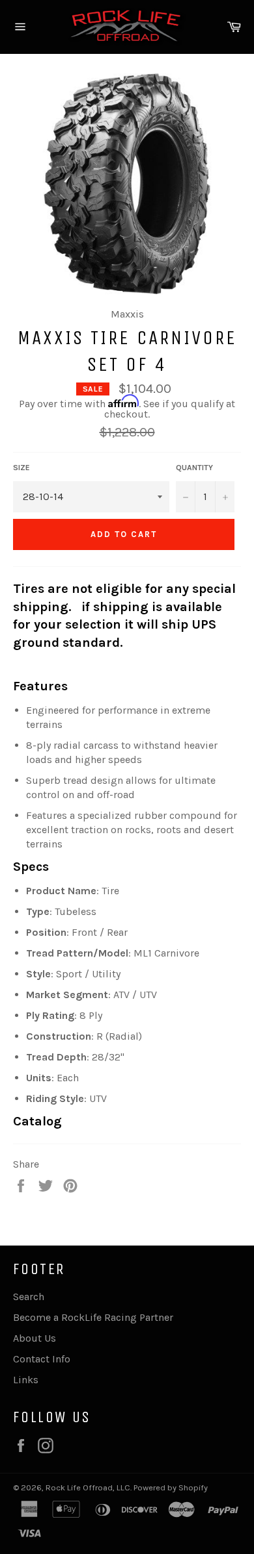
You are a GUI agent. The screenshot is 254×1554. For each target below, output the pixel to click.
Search (28, 1296)
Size (21, 467)
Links (25, 1379)
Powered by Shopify (171, 1487)
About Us (34, 1338)
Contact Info (41, 1359)
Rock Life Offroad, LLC (88, 1487)
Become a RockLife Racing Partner (93, 1317)
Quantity (194, 467)
